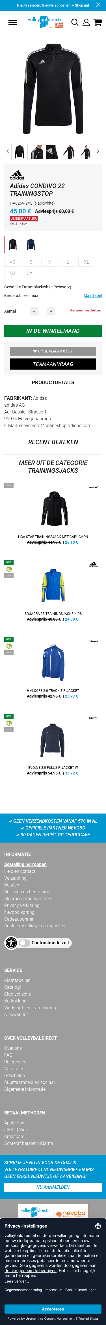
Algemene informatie (25, 1089)
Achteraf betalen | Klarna (28, 1143)
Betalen (11, 885)
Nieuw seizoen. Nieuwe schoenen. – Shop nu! (53, 5)
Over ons (13, 1048)
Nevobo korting (19, 912)
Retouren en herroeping (27, 891)
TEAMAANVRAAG (53, 364)
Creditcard (14, 1136)
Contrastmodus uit (50, 942)
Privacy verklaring (22, 905)
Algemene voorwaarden (27, 898)
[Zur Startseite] (40, 22)
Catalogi (12, 987)
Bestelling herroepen (25, 864)
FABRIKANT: (18, 398)
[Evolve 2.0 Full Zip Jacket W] (53, 746)
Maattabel (93, 295)
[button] (12, 22)
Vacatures (14, 1068)
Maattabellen (17, 980)
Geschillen (14, 1075)
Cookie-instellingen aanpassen (34, 925)
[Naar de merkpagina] (17, 176)
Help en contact (19, 871)
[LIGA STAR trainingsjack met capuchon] (53, 515)
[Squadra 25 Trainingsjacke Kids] (53, 592)
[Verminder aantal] (34, 311)
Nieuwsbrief (16, 1014)
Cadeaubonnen (19, 919)
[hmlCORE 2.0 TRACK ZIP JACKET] (53, 669)
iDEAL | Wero (16, 1129)
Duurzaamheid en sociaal (29, 1082)
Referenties (15, 1062)
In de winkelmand (53, 330)
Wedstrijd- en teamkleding (30, 1007)
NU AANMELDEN (53, 1187)
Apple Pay (14, 1123)
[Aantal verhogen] (51, 311)
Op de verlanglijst (55, 351)
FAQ (8, 1055)
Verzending (15, 878)
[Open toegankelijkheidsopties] (11, 943)
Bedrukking (15, 1001)
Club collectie (17, 994)
